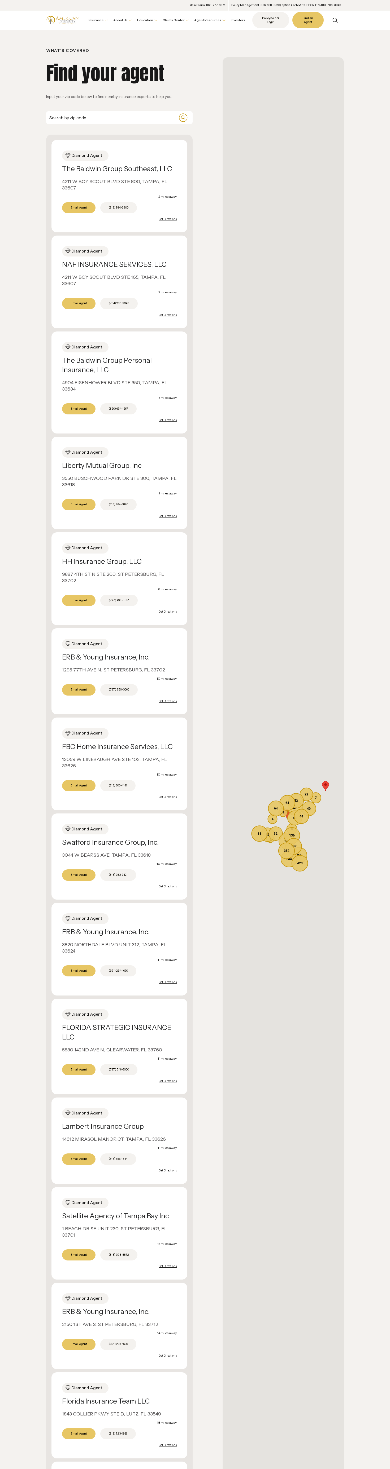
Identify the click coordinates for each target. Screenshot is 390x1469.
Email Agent (79, 207)
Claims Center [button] (174, 20)
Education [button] (145, 20)
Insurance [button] (96, 20)
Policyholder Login (270, 20)
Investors (238, 20)
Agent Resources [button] (207, 20)
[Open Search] (335, 20)
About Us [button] (120, 20)
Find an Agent (308, 20)
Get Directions (168, 219)
